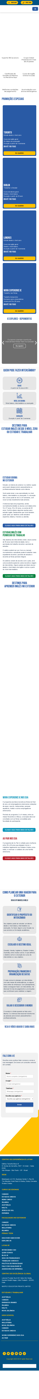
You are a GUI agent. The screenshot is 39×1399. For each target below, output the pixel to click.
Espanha (5, 1213)
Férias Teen (7, 1233)
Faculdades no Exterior (14, 1218)
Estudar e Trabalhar (12, 1293)
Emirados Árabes (9, 1302)
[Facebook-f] (4, 1353)
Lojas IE (6, 1245)
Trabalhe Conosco (10, 1261)
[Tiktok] (24, 1353)
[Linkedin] (16, 1353)
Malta (4, 1208)
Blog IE (5, 1255)
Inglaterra (7, 1228)
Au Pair (5, 1338)
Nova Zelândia (8, 1311)
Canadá (5, 1194)
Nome (8, 1073)
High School (8, 1315)
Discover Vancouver (11, 1238)
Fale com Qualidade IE (11, 1266)
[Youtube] (20, 1353)
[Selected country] (7, 1091)
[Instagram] (12, 1353)
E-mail (8, 1081)
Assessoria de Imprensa (12, 1269)
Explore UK (6, 1241)
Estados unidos (9, 1331)
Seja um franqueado (11, 1258)
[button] (3, 343)
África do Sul (8, 1210)
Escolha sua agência (14, 1096)
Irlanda (5, 1202)
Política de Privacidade (12, 1263)
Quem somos (7, 1253)
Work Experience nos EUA (13, 1335)
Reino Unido (7, 1199)
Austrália (6, 1205)
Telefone (10, 1088)
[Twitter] (8, 1353)
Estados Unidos (9, 1197)
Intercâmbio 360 (9, 1250)
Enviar (19, 1105)
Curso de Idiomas (10, 1190)
